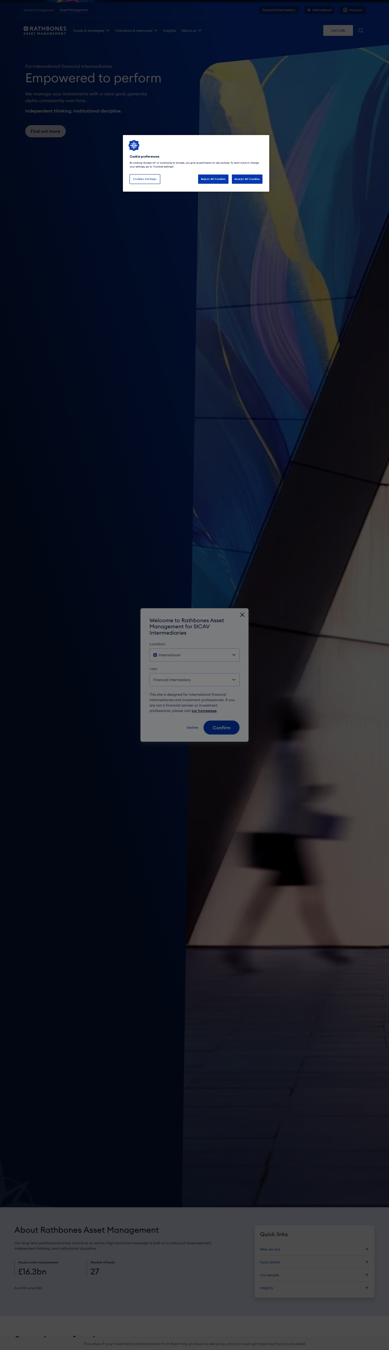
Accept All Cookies (247, 179)
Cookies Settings (144, 179)
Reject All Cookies (213, 179)
